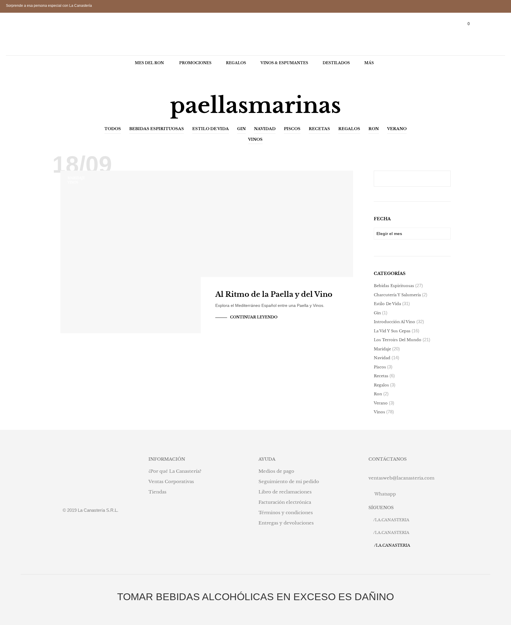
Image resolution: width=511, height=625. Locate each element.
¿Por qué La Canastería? (174, 471)
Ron (373, 128)
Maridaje (76, 178)
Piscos (292, 128)
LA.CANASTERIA (392, 519)
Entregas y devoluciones (286, 523)
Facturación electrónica (284, 502)
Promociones (195, 63)
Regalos (236, 63)
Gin (241, 128)
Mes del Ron (149, 63)
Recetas (319, 128)
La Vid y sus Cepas (392, 330)
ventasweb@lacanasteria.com (401, 478)
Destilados (336, 63)
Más (369, 63)
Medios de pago (276, 471)
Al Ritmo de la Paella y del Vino (273, 294)
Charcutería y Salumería (397, 294)
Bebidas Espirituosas (156, 128)
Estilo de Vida (210, 128)
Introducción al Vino (394, 321)
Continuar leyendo (253, 317)
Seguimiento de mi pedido (288, 481)
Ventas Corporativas (171, 481)
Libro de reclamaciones (285, 492)
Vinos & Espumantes (284, 63)
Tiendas (157, 492)
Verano (397, 128)
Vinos (255, 139)
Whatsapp (385, 494)
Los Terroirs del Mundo (397, 339)
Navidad (265, 128)
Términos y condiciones (285, 512)
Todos (112, 128)
